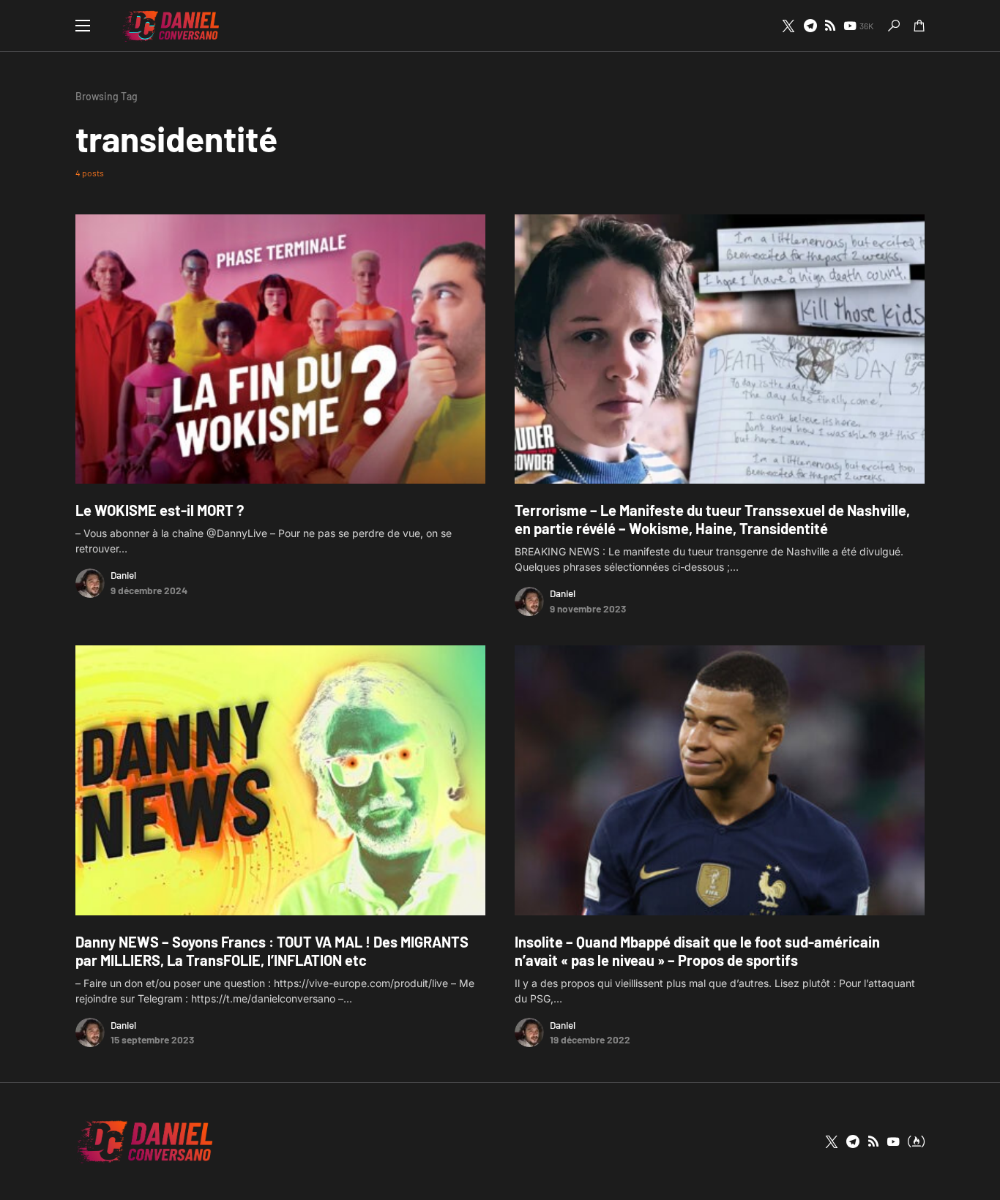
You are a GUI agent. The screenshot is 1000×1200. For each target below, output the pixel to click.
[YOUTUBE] (893, 1141)
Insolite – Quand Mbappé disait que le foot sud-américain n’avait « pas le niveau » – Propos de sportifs (697, 951)
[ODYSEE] (916, 1141)
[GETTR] (830, 25)
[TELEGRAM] (810, 25)
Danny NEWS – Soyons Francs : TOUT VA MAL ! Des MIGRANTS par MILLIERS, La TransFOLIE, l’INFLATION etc (272, 951)
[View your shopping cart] (919, 25)
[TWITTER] (788, 25)
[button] (82, 25)
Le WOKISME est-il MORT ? (159, 510)
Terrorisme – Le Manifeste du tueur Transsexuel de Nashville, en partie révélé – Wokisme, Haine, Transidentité (712, 519)
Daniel (123, 575)
